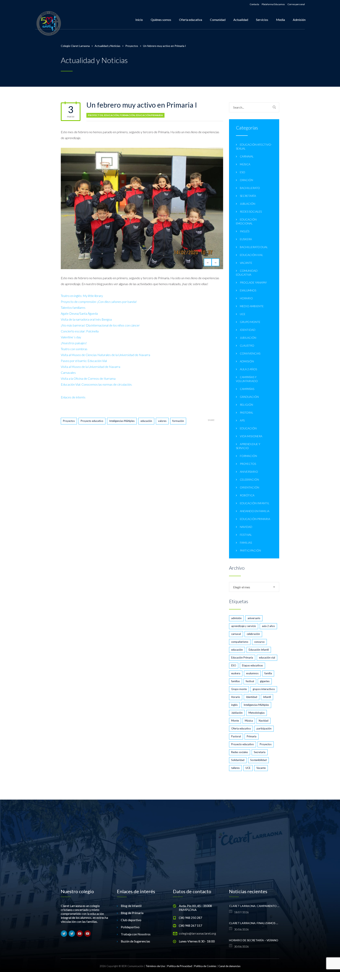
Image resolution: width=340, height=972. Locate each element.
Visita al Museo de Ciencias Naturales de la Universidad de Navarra (105, 355)
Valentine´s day (71, 337)
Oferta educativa (190, 19)
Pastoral (246, 412)
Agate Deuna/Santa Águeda (79, 313)
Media (280, 19)
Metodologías (257, 712)
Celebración (249, 479)
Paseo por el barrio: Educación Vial (84, 361)
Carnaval (247, 156)
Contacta (254, 4)
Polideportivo (130, 927)
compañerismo (239, 641)
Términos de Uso (155, 966)
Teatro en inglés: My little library (82, 296)
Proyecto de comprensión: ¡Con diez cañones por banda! (99, 301)
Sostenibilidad (258, 760)
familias (235, 681)
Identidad (247, 329)
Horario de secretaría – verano (253, 940)
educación (146, 420)
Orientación (249, 487)
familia (268, 673)
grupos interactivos (264, 689)
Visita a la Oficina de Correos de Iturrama (88, 378)
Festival (246, 534)
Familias (246, 542)
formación (127, 115)
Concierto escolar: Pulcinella (80, 331)
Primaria (251, 736)
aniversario (249, 471)
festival (250, 681)
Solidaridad (237, 760)
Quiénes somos (161, 19)
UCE (242, 314)
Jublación (247, 203)
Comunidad (217, 19)
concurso (259, 641)
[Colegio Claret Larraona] (48, 20)
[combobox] (254, 587)
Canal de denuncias (229, 966)
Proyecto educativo (92, 420)
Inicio (139, 19)
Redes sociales (251, 211)
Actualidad (240, 19)
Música (245, 164)
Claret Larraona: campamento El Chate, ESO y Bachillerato (254, 906)
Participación (250, 550)
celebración (253, 633)
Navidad (246, 526)
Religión (246, 404)
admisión (236, 618)
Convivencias (250, 353)
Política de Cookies (205, 966)
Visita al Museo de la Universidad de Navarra (90, 366)
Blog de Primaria (132, 913)
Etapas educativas (252, 665)
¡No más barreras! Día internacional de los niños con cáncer (100, 325)
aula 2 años (268, 626)
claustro (247, 345)
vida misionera (251, 436)
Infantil (267, 697)
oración (246, 180)
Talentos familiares (73, 307)
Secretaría (248, 195)
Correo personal (296, 4)
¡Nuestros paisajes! (74, 343)
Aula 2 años (248, 369)
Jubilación (248, 337)
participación (264, 728)
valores (162, 420)
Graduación (249, 396)
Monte (235, 720)
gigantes (265, 681)
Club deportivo (131, 920)
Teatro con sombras (74, 349)
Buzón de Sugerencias (135, 941)
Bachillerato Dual (254, 247)
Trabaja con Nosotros (136, 934)
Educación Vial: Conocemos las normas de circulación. (96, 384)
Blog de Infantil (131, 906)
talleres (235, 767)
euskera (246, 239)
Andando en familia (254, 511)
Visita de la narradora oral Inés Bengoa (86, 319)
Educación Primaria (149, 115)
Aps (242, 420)
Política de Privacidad (179, 966)
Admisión (299, 19)
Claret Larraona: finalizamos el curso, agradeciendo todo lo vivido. (254, 923)
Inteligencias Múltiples (122, 420)
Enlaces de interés (73, 397)
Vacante (246, 262)
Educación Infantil (254, 503)
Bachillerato (250, 188)
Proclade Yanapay (253, 282)
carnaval (236, 633)
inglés (244, 231)
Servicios (262, 19)
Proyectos (95, 115)
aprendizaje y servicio (243, 626)
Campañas (247, 389)
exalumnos (248, 290)
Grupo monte (250, 322)
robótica (247, 495)
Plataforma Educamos (273, 4)
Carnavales (68, 372)
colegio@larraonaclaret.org (197, 933)
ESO (242, 172)
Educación (111, 115)
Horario (246, 298)
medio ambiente (252, 306)
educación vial (251, 255)
